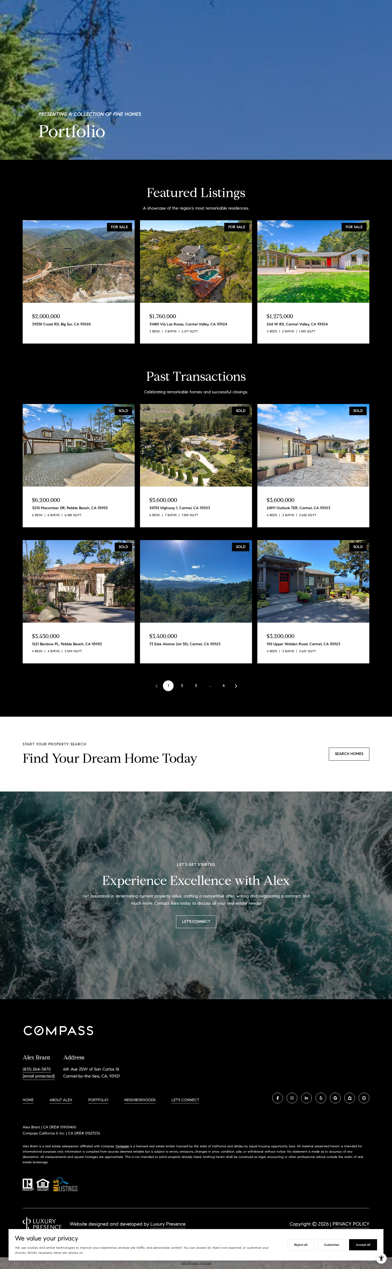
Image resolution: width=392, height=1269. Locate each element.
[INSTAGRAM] (292, 1098)
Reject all (300, 1245)
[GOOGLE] (335, 1098)
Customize (331, 1245)
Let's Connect (185, 1100)
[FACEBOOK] (277, 1098)
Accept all (363, 1245)
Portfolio (98, 1100)
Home (28, 1100)
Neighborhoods (139, 1100)
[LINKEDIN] (306, 1098)
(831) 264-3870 (37, 1069)
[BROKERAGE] (364, 1098)
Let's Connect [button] (196, 921)
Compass (122, 1146)
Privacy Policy (351, 1224)
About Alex (61, 1100)
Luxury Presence (168, 1224)
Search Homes (349, 754)
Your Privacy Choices (196, 1263)
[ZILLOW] (349, 1098)
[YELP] (320, 1098)
